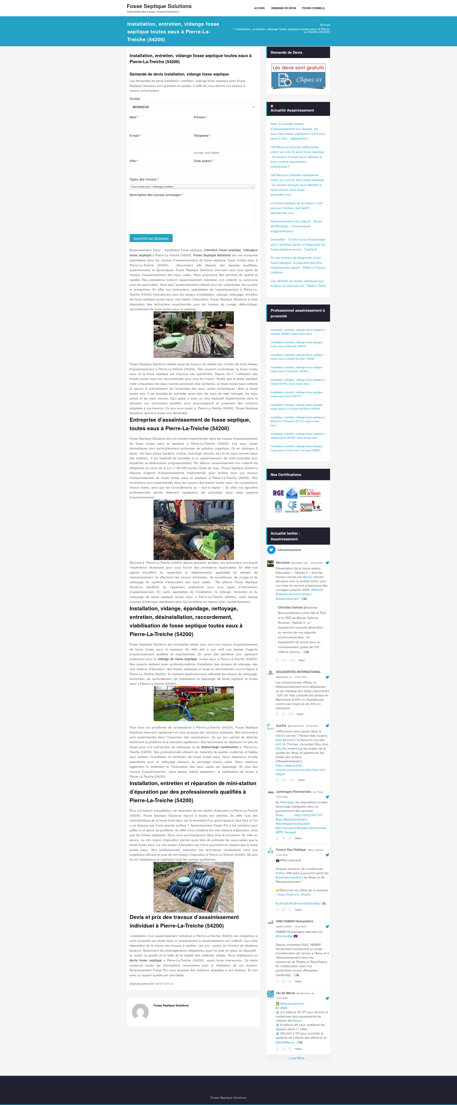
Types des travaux (144, 179)
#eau (279, 819)
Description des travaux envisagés (156, 195)
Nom (134, 117)
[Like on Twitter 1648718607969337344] (290, 981)
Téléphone (202, 135)
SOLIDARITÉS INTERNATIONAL (298, 672)
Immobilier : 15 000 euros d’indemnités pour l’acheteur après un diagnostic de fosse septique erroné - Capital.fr (298, 244)
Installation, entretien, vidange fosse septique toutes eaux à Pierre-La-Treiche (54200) (282, 30)
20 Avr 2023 (317, 562)
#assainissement (287, 598)
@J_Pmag (318, 791)
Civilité (135, 99)
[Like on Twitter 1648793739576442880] (290, 838)
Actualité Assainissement (292, 110)
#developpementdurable (293, 823)
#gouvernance (286, 827)
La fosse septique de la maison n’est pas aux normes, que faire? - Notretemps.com (296, 208)
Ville (134, 161)
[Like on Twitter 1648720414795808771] (290, 910)
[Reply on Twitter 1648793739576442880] (278, 838)
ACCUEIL (259, 8)
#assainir (289, 739)
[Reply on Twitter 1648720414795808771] (278, 910)
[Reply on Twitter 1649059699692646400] (278, 660)
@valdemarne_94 (305, 993)
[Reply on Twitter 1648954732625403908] (278, 714)
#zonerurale (317, 827)
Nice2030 (283, 562)
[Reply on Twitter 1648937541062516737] (278, 780)
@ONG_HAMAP (284, 926)
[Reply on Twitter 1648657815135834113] (278, 1049)
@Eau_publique (315, 849)
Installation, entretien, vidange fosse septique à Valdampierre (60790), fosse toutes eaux (298, 436)
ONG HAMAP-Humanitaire (294, 921)
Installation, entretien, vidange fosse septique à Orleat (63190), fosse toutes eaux (298, 382)
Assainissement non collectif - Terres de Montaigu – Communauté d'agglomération (296, 226)
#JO (278, 744)
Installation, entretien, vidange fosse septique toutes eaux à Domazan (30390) (297, 369)
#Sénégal (287, 802)
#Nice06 (317, 589)
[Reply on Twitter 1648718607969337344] (278, 981)
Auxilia (281, 725)
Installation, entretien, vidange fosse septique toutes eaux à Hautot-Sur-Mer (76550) (297, 357)
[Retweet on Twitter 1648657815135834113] (284, 1049)
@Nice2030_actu (299, 562)
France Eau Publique (291, 849)
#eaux (297, 1020)
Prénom (200, 117)
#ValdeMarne (285, 1042)
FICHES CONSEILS (313, 8)
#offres (280, 873)
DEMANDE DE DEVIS (283, 8)
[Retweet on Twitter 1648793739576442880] (284, 838)
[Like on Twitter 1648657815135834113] (290, 1049)
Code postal (203, 161)
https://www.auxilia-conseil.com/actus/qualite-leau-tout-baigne (301, 769)
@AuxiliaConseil (296, 725)
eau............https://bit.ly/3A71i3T (300, 815)
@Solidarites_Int (284, 676)
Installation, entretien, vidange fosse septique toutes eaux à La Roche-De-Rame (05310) (297, 407)
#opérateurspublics (289, 877)
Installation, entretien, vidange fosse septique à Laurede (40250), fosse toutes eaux (298, 332)
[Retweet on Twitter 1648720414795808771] (284, 910)
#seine (280, 735)
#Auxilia (281, 748)
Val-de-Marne (285, 993)
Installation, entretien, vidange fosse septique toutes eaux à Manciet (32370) (297, 344)
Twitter (301, 660)
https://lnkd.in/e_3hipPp (294, 894)
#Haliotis (282, 594)
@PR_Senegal (286, 832)
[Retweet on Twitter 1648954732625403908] (284, 714)
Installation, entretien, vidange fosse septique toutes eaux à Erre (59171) (297, 394)
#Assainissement (292, 1003)
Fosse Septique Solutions (159, 6)
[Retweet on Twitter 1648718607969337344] (284, 981)
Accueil (325, 24)
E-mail (135, 135)
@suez (308, 576)
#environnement (300, 594)
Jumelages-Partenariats (293, 791)
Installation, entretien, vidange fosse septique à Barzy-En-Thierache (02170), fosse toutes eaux (298, 421)
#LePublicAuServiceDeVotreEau (298, 903)
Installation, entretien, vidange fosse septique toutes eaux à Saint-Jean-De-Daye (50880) (297, 448)
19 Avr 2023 (282, 796)
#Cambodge (284, 936)
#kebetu (302, 827)
